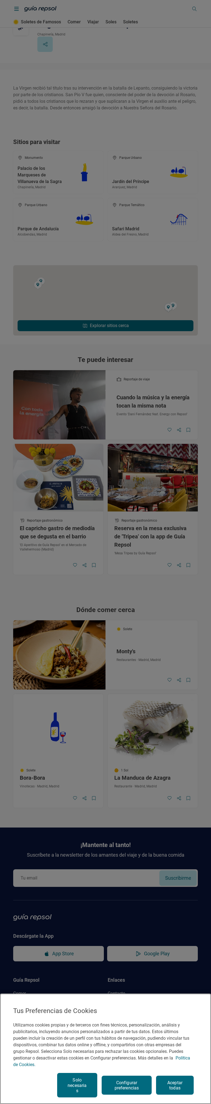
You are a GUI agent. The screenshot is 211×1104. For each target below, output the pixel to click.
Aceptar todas (174, 1085)
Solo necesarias (77, 1085)
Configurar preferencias (127, 1085)
